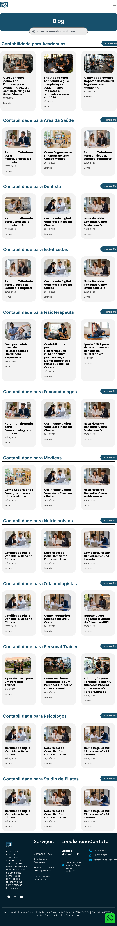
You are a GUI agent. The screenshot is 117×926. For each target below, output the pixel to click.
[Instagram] (15, 897)
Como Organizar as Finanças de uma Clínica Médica (58, 155)
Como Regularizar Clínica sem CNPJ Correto (97, 556)
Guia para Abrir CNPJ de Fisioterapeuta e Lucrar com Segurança (17, 350)
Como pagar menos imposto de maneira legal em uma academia (99, 82)
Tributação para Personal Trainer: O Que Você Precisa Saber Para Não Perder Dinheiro (98, 685)
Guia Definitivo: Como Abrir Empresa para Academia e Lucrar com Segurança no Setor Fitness (17, 86)
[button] (114, 4)
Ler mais (7, 103)
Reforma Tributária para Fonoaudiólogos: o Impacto (19, 157)
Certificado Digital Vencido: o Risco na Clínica (58, 221)
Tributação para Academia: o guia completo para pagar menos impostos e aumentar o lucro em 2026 (56, 87)
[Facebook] (9, 897)
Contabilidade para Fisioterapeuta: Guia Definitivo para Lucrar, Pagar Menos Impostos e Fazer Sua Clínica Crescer (58, 355)
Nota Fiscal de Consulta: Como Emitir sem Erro (95, 221)
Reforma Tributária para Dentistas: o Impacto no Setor (19, 221)
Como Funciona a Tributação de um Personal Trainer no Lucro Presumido (58, 683)
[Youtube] (21, 897)
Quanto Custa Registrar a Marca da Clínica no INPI (97, 619)
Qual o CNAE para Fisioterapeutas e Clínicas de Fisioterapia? (96, 349)
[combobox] (58, 31)
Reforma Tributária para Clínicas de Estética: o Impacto (98, 155)
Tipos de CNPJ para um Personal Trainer (19, 682)
